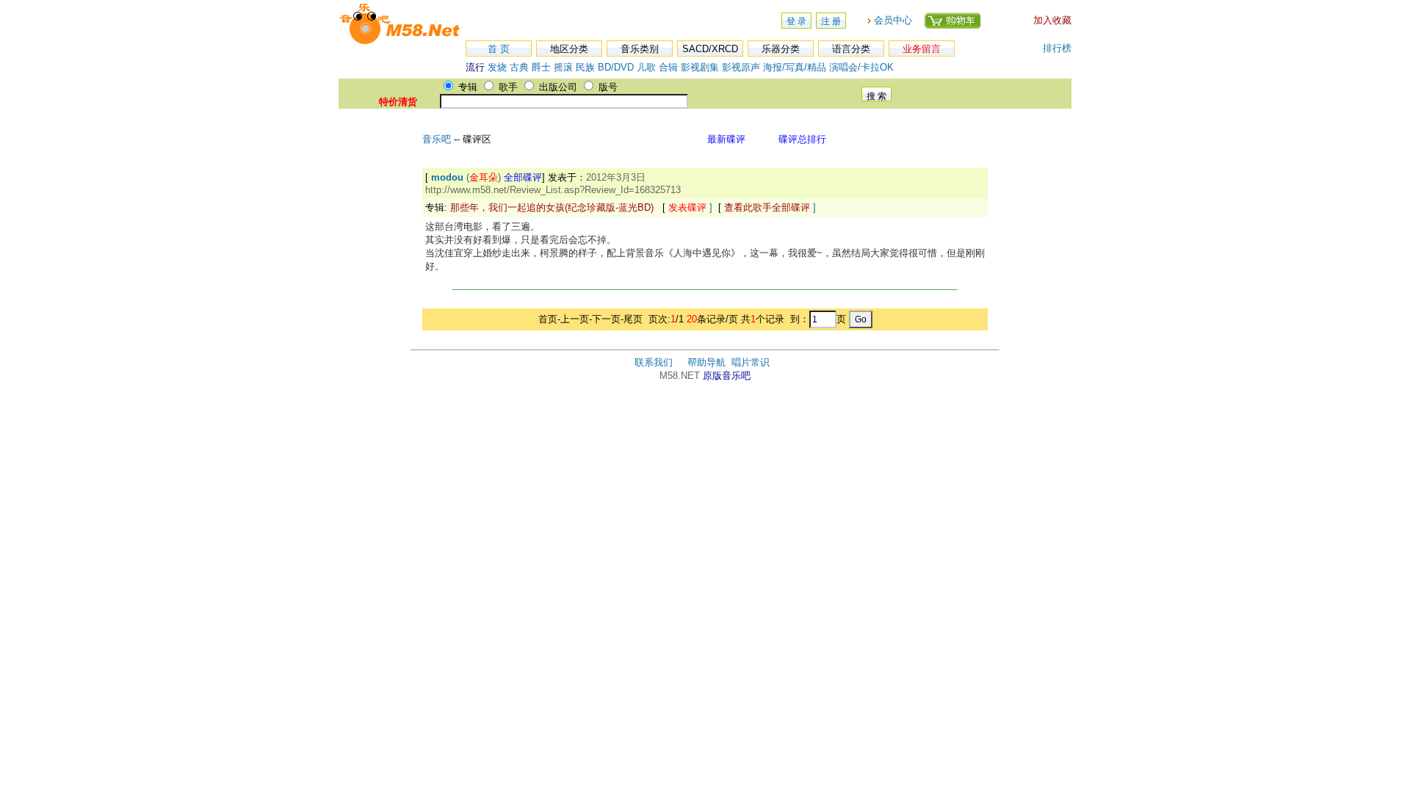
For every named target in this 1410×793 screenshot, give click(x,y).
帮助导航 (706, 362)
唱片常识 (750, 362)
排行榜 (1057, 48)
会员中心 (893, 20)
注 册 (831, 21)
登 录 (796, 21)
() (486, 177)
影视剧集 (700, 67)
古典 (519, 67)
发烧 (497, 67)
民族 (585, 67)
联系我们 (653, 362)
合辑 (668, 67)
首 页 (499, 48)
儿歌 (646, 67)
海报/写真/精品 (794, 67)
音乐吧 (438, 139)
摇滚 (565, 67)
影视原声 (741, 67)
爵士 (541, 67)
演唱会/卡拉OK (861, 67)
